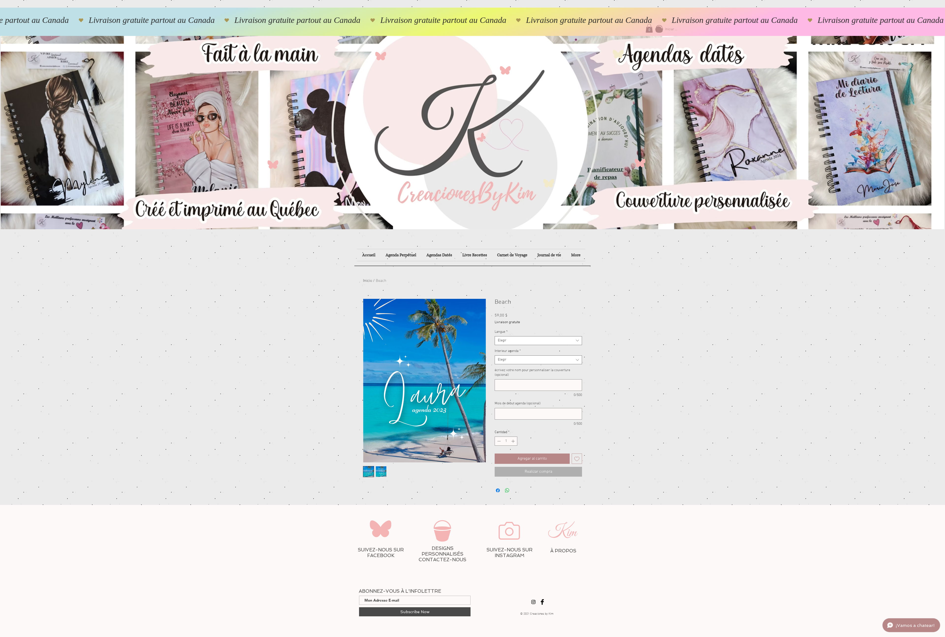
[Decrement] (498, 441)
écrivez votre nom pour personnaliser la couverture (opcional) (532, 372)
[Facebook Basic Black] (542, 602)
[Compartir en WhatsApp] (507, 490)
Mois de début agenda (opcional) (518, 403)
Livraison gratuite (507, 322)
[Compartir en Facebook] (498, 490)
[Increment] (513, 441)
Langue (501, 332)
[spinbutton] (506, 441)
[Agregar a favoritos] (577, 459)
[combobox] (538, 340)
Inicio (367, 280)
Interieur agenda (508, 351)
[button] (649, 28)
